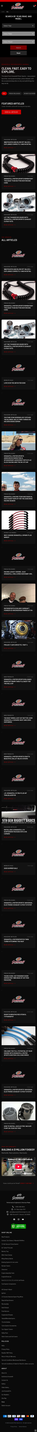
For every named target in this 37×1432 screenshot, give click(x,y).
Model (4, 38)
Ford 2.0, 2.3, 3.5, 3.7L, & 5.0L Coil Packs (13, 1280)
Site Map (4, 1398)
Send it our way (26, 1183)
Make (4, 30)
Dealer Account (6, 1405)
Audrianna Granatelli (7, 1376)
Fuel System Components (9, 1284)
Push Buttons (5, 1311)
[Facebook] (14, 1219)
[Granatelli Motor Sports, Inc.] (18, 6)
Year (4, 22)
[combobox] (18, 25)
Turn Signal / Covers (7, 1329)
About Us (4, 1373)
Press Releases (14, 93)
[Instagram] (18, 1219)
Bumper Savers (6, 1266)
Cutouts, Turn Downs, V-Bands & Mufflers (13, 1240)
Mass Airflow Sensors (7, 1300)
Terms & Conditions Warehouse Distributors (14, 1360)
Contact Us (5, 1380)
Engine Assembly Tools (8, 1273)
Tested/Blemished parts (8, 1318)
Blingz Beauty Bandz (7, 1258)
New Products (5, 1237)
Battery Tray (5, 1251)
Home (3, 11)
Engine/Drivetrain (6, 1276)
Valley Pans (5, 1333)
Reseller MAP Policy (7, 1353)
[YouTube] (23, 1219)
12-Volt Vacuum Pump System (10, 1244)
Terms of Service (23, 1426)
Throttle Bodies (6, 1322)
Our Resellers (5, 1394)
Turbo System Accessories (9, 1325)
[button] (2, 6)
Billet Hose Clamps (7, 1255)
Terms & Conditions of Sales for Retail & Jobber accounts (18, 1364)
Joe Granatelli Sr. (6, 1391)
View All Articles (11, 112)
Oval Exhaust (5, 1307)
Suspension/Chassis (7, 1315)
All (4, 93)
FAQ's (3, 1345)
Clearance (4, 1269)
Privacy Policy (5, 1349)
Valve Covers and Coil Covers (10, 1336)
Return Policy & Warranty (9, 1356)
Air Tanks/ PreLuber (7, 1248)
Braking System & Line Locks (10, 1262)
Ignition (4, 1293)
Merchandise (5, 1304)
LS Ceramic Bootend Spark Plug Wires (12, 1297)
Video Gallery (5, 1387)
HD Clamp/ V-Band (7, 1289)
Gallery (3, 1384)
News (3, 1402)
